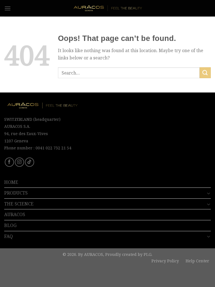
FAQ (8, 236)
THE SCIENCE (19, 204)
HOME (11, 182)
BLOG (10, 225)
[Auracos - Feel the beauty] (108, 8)
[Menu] (7, 8)
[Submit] (205, 72)
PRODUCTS (16, 193)
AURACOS (14, 214)
